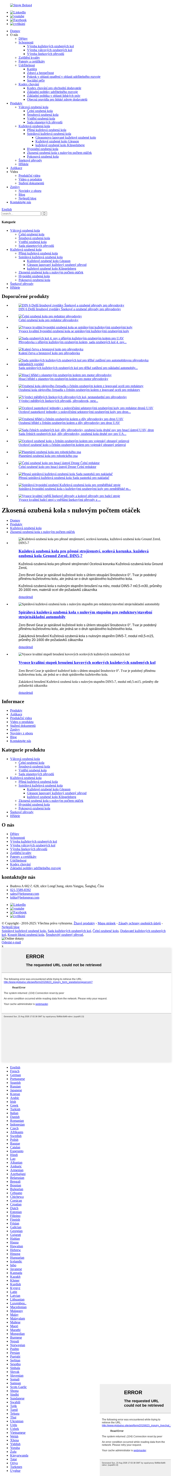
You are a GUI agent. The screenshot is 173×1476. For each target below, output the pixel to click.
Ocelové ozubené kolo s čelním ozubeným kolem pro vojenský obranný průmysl (72, 445)
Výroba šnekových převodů (45, 54)
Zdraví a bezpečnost (40, 73)
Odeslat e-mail (11, 942)
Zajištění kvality (29, 57)
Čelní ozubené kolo (106, 931)
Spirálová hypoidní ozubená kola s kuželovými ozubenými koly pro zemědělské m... (75, 489)
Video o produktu (30, 179)
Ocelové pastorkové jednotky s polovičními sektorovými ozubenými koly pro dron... (75, 412)
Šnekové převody (30, 160)
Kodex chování (29, 84)
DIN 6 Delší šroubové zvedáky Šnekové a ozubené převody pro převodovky (70, 309)
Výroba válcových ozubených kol (49, 50)
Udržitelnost (27, 65)
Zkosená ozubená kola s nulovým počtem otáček (59, 152)
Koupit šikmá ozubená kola (26, 934)
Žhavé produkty (84, 923)
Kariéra (32, 69)
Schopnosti (26, 42)
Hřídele (23, 164)
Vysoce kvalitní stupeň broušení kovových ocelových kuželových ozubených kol (87, 662)
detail (29, 597)
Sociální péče (36, 80)
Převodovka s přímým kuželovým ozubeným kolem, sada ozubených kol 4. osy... (73, 342)
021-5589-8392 (20, 890)
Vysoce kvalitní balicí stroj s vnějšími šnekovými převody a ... (60, 500)
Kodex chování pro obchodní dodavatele (54, 88)
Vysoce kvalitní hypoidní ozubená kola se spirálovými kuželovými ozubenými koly (74, 331)
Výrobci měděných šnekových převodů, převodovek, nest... (58, 401)
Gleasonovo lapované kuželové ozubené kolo (65, 137)
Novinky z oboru (30, 191)
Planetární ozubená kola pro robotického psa (48, 456)
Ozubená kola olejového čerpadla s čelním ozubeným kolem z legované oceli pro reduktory (79, 390)
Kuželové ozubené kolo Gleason (57, 141)
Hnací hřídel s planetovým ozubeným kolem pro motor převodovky (63, 379)
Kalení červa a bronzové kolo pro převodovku (49, 353)
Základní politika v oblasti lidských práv (53, 95)
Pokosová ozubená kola (43, 156)
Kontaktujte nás (20, 202)
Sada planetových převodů (44, 122)
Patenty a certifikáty (32, 61)
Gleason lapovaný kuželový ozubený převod (56, 264)
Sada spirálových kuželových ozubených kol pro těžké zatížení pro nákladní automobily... (78, 368)
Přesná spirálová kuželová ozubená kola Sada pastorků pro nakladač (64, 478)
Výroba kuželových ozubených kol (50, 46)
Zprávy (15, 187)
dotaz (22, 597)
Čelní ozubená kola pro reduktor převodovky (48, 320)
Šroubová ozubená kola (42, 114)
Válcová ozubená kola (33, 107)
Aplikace (16, 168)
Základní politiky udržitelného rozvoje (52, 92)
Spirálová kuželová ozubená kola (49, 133)
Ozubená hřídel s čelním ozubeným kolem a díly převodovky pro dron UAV (69, 423)
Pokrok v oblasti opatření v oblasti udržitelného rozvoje (63, 76)
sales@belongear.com (24, 893)
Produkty (16, 103)
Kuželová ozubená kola (34, 126)
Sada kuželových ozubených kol (69, 931)
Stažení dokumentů (31, 183)
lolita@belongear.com (24, 897)
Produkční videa (29, 175)
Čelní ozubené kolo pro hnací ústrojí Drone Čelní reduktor (57, 467)
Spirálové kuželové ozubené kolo (24, 931)
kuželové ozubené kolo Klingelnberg (60, 145)
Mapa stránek (107, 923)
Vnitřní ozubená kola (41, 118)
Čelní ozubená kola (40, 111)
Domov (15, 31)
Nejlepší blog (27, 198)
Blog (22, 194)
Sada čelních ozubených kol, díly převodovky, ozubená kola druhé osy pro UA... (72, 434)
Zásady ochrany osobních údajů (139, 923)
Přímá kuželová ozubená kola (46, 130)
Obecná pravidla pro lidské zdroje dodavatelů (57, 99)
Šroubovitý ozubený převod (64, 934)
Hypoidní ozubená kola (42, 149)
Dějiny (23, 38)
